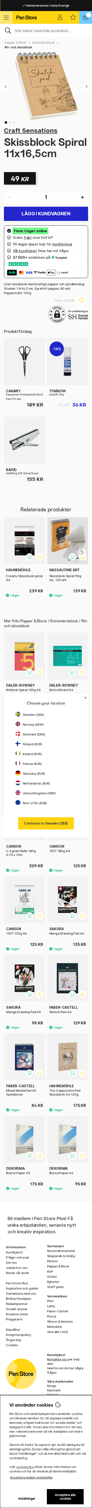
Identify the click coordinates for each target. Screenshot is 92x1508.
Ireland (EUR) (32, 754)
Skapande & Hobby (61, 1256)
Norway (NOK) (33, 724)
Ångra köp (13, 1340)
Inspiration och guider (22, 1288)
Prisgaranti (14, 1319)
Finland (52, 1395)
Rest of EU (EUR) (35, 803)
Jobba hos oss (16, 1268)
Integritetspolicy (18, 1335)
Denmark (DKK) (34, 734)
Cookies (12, 1345)
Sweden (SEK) (33, 715)
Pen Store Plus (17, 1283)
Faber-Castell (57, 1311)
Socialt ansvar (16, 1309)
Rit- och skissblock (18, 47)
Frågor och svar (17, 1257)
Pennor (52, 1261)
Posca (51, 1316)
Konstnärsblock (43, 42)
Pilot (50, 1301)
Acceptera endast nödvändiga (31, 1477)
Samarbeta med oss (21, 1293)
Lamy (51, 1306)
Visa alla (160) (57, 1332)
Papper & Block (15, 42)
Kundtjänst (14, 1252)
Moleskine (54, 1327)
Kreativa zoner (17, 1314)
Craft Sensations (30, 130)
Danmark (54, 1390)
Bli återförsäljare (18, 1299)
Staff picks (55, 1287)
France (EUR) (32, 764)
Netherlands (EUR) (36, 783)
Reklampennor (16, 1304)
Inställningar (27, 1498)
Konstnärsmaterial (61, 1251)
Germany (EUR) (34, 773)
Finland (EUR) (32, 744)
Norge (51, 1386)
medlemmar (62, 244)
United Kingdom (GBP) (39, 793)
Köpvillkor (13, 1329)
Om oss (11, 1262)
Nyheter (53, 1282)
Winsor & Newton (60, 1321)
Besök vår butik (17, 1273)
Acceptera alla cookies (65, 1496)
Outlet (52, 1276)
